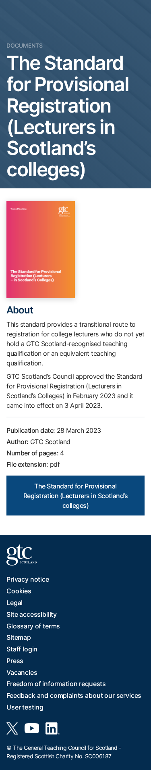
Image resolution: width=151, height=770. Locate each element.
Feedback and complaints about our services (73, 695)
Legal (14, 603)
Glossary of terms (33, 626)
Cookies (18, 591)
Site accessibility (31, 614)
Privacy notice (27, 579)
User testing (24, 707)
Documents (24, 45)
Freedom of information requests (56, 684)
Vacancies (21, 672)
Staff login (21, 649)
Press (14, 661)
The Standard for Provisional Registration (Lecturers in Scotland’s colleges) (75, 495)
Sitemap (18, 637)
